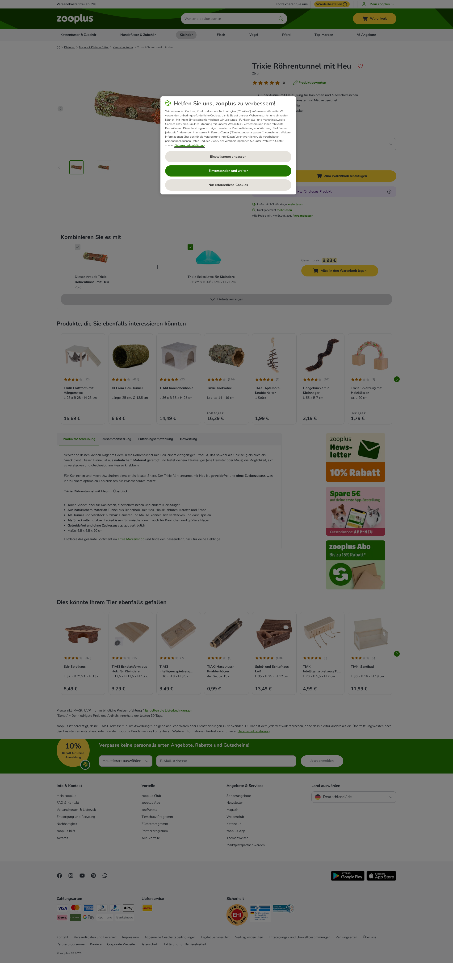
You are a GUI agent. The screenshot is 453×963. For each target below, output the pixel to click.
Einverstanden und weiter (228, 171)
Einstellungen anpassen (228, 156)
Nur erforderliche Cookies (228, 185)
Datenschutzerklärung (190, 145)
